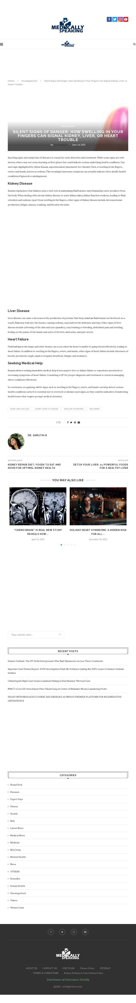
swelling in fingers (74, 409)
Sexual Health (17, 885)
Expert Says (16, 799)
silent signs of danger (46, 409)
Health (14, 813)
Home (11, 81)
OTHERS (15, 871)
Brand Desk (16, 784)
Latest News (16, 828)
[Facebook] (51, 932)
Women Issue (17, 907)
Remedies (15, 878)
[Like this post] (61, 422)
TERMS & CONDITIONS (46, 973)
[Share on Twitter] (71, 422)
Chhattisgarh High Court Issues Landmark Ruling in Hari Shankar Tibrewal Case (49, 680)
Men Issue (15, 849)
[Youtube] (85, 932)
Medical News (17, 835)
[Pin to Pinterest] (75, 422)
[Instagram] (74, 932)
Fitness (14, 806)
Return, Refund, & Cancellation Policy (83, 973)
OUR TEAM (68, 968)
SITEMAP (105, 968)
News (13, 864)
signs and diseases (19, 409)
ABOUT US (31, 968)
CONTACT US (50, 968)
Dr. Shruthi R (60, 144)
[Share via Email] (79, 422)
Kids (12, 820)
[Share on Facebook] (67, 422)
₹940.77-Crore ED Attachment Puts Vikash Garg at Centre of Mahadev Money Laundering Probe (57, 688)
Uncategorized (29, 81)
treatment (94, 409)
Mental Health (18, 856)
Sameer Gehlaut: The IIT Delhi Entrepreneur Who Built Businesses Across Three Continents (55, 661)
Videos (13, 900)
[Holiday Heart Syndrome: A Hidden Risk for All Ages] (98, 506)
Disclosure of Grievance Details (68, 979)
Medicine (15, 842)
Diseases (14, 792)
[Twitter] (62, 932)
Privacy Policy (87, 968)
